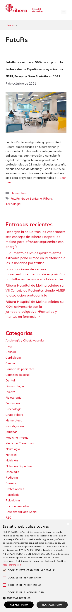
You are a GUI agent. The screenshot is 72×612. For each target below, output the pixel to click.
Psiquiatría (13, 500)
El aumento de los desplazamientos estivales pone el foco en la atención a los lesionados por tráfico (36, 258)
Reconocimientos (17, 506)
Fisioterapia (13, 397)
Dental (10, 380)
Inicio (11, 25)
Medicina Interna (17, 437)
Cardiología (13, 357)
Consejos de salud (18, 374)
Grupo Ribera (14, 414)
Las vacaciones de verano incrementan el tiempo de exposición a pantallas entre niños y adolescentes (36, 274)
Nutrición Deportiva (19, 466)
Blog (9, 346)
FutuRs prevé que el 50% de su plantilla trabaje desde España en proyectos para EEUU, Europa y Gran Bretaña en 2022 (35, 69)
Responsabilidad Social (21, 512)
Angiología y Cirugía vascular (25, 340)
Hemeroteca (19, 193)
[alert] (36, 566)
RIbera (47, 198)
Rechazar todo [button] (52, 604)
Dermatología (15, 386)
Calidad (11, 352)
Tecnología (13, 204)
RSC (8, 517)
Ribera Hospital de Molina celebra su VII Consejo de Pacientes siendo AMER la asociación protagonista (36, 290)
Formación (13, 403)
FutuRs (15, 198)
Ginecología (13, 409)
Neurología (13, 449)
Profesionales (15, 489)
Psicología (12, 494)
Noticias (11, 454)
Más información (12, 564)
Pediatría (12, 477)
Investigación (15, 426)
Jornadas (11, 432)
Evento (10, 392)
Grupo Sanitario (31, 198)
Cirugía (10, 363)
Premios (11, 483)
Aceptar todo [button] (19, 604)
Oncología (12, 472)
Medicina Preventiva (20, 443)
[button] (36, 598)
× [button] (67, 524)
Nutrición (12, 460)
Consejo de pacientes (20, 369)
